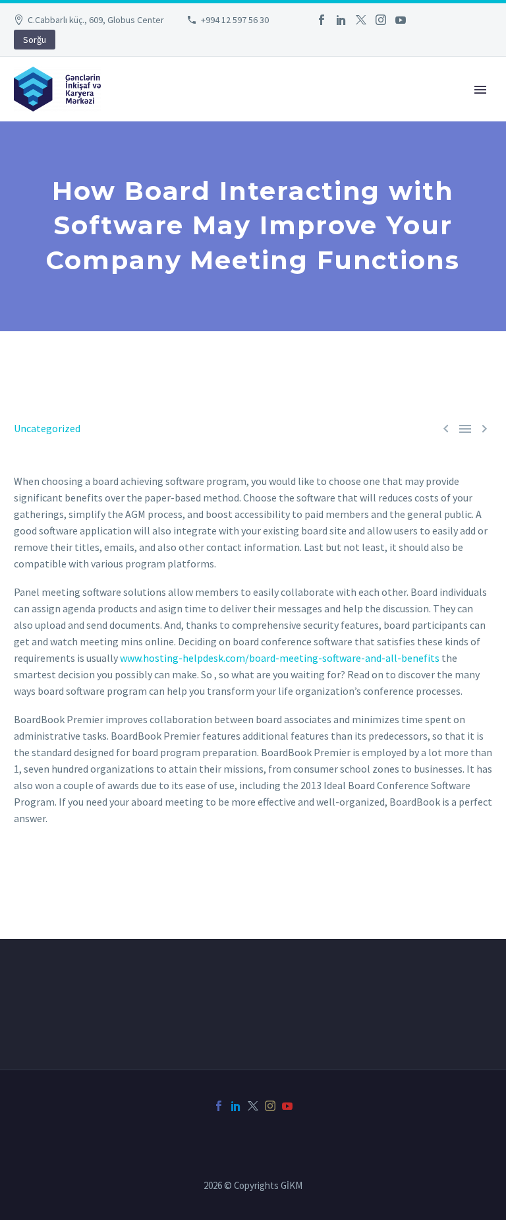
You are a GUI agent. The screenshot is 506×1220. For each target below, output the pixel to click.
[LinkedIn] (341, 20)
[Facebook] (321, 20)
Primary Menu (480, 90)
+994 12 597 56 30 (235, 20)
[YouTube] (400, 20)
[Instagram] (381, 20)
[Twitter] (361, 20)
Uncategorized (47, 428)
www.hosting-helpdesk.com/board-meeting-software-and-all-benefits (279, 657)
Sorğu (34, 40)
